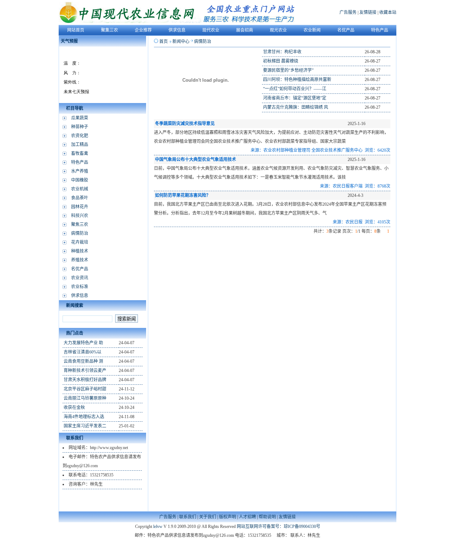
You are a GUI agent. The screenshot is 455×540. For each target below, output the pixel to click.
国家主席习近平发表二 (85, 425)
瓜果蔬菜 (79, 117)
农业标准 (79, 286)
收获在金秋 (74, 407)
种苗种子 (79, 126)
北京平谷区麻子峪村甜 (85, 389)
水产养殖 (79, 171)
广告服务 (348, 12)
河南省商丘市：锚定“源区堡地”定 (294, 98)
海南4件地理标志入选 (84, 416)
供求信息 (79, 295)
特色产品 (79, 162)
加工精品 (79, 144)
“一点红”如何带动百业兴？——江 (294, 88)
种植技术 (79, 251)
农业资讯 (79, 277)
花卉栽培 (79, 242)
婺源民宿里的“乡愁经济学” (288, 70)
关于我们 (207, 516)
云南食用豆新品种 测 (83, 361)
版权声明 (227, 516)
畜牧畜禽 (79, 153)
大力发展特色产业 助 (83, 342)
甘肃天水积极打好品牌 (85, 379)
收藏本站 (387, 12)
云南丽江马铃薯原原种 (85, 398)
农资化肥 (79, 135)
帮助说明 (267, 516)
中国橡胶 (79, 180)
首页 (163, 41)
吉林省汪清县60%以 (82, 352)
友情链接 (367, 12)
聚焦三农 (79, 224)
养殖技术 (79, 260)
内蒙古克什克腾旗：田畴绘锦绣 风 (295, 107)
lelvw (157, 526)
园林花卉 (79, 206)
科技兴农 (79, 215)
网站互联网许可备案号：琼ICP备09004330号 (278, 526)
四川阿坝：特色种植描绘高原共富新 (297, 79)
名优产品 (79, 268)
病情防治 (79, 233)
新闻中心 (180, 41)
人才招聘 (247, 516)
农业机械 (79, 189)
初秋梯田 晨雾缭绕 (280, 61)
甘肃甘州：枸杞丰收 (282, 51)
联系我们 (187, 516)
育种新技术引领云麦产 (85, 370)
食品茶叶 (79, 197)
